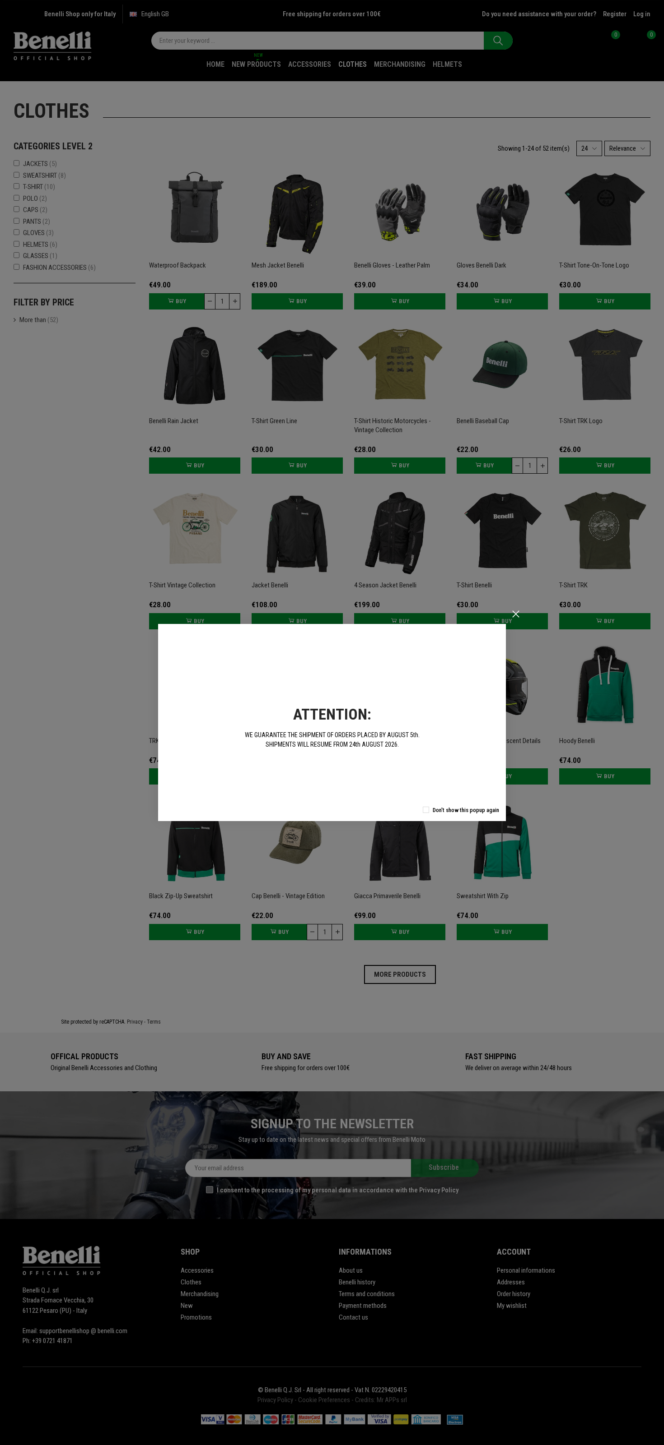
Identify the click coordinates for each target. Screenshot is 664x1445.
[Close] (516, 614)
